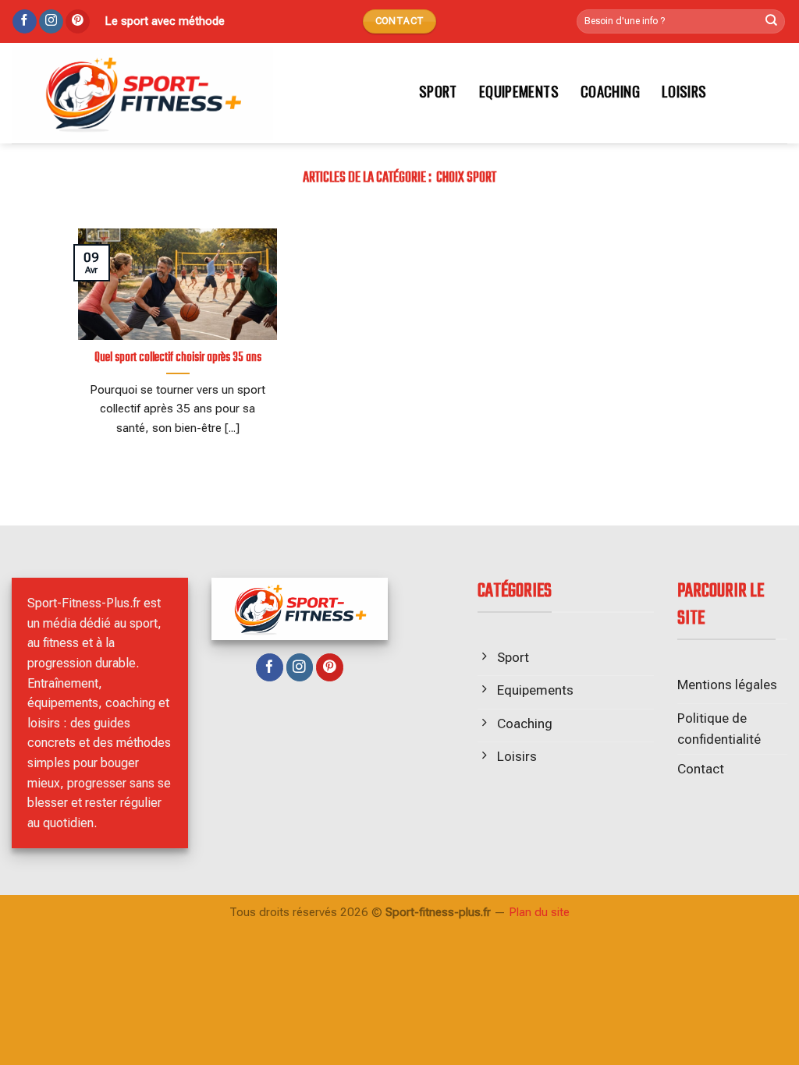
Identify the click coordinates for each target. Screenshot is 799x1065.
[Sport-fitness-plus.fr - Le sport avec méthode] (198, 93)
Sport (438, 91)
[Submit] (771, 21)
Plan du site (539, 912)
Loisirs (684, 91)
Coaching (610, 91)
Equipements (519, 91)
